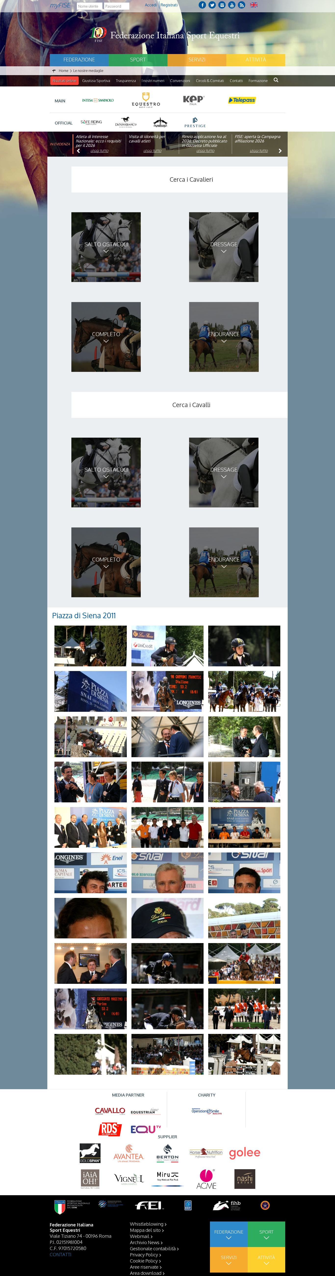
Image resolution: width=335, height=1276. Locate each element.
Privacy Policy (144, 1254)
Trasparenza (126, 80)
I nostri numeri (153, 80)
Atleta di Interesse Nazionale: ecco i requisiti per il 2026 (98, 141)
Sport (138, 59)
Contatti (236, 80)
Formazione (258, 80)
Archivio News (144, 1242)
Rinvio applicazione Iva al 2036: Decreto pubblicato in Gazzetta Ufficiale (204, 141)
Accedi (151, 4)
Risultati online (64, 80)
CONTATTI (60, 1254)
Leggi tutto (99, 151)
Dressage (223, 244)
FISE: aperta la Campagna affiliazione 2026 (257, 138)
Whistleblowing (146, 1224)
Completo (106, 333)
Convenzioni (180, 80)
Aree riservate (144, 1267)
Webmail (139, 1236)
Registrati (169, 4)
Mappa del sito (145, 1230)
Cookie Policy (144, 1260)
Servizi (197, 59)
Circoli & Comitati (210, 80)
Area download (145, 1273)
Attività (256, 59)
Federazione (79, 59)
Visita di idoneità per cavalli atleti (147, 138)
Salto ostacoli (106, 244)
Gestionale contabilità (153, 1248)
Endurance (224, 333)
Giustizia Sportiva (96, 80)
